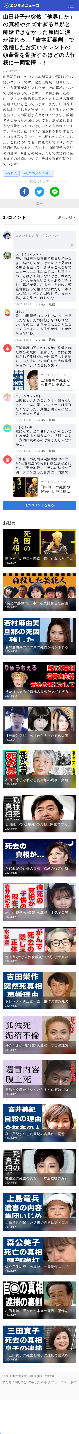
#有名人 (11, 173)
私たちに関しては (14, 1382)
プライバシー (60, 1382)
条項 (47, 1382)
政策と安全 (35, 1382)
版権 (73, 1382)
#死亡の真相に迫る (37, 173)
